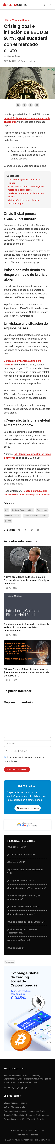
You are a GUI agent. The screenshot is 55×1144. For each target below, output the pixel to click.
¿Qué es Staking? (15, 948)
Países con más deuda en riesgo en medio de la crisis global (26, 188)
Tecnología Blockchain (14, 1115)
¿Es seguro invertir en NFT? (20, 880)
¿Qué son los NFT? (16, 862)
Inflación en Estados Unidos (35, 515)
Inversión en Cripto (37, 1111)
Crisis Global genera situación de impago (24, 181)
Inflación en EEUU (12, 515)
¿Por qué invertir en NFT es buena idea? (26, 888)
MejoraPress (44, 1140)
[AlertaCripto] (15, 5)
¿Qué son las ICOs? (16, 847)
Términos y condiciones (27, 1135)
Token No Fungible (35, 1119)
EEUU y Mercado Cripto (16, 20)
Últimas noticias (11, 1103)
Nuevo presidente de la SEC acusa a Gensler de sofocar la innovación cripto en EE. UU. (26, 580)
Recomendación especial (15, 1111)
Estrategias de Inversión (14, 1119)
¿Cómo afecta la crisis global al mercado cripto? (23, 202)
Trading (23, 1103)
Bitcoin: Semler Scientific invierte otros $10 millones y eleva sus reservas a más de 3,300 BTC (27, 672)
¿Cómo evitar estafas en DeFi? (22, 854)
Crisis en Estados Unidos (22, 510)
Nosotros (15, 1130)
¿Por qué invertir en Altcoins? (21, 914)
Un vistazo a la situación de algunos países (26, 195)
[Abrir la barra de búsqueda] (44, 5)
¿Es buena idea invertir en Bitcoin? (23, 906)
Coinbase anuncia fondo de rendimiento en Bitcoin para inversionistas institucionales (27, 627)
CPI (6, 510)
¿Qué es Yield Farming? (18, 940)
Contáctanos (27, 1130)
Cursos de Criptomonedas (37, 1115)
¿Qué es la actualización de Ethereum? (26, 922)
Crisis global (42, 510)
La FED (8, 521)
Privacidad (39, 1130)
